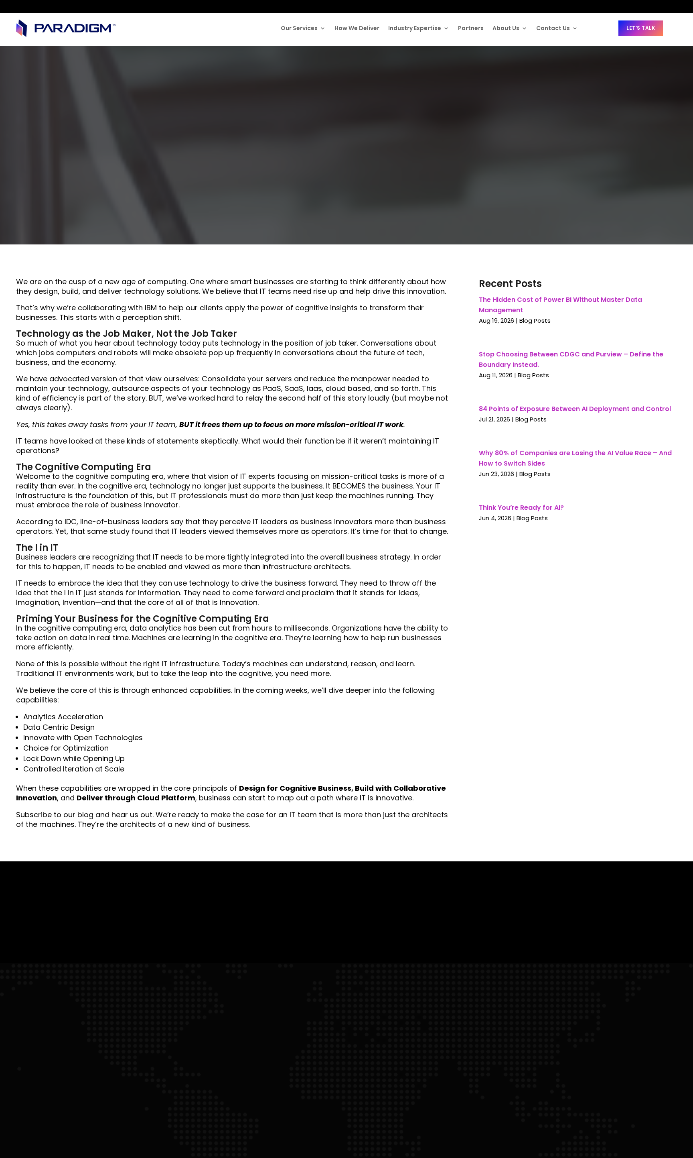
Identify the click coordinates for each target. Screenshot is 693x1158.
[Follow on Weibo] (84, 6)
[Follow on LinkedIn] (22, 6)
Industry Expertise (414, 28)
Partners (471, 28)
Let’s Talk (640, 27)
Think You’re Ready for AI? (521, 507)
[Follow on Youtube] (68, 6)
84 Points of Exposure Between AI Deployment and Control (575, 408)
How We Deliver (356, 28)
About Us (505, 28)
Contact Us (553, 28)
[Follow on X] (53, 7)
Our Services (299, 28)
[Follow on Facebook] (38, 6)
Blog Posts (535, 320)
